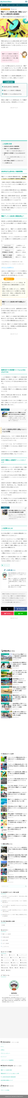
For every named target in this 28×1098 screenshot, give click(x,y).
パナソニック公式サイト (7, 267)
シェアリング (22, 955)
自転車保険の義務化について (7, 1080)
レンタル (23, 960)
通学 (17, 967)
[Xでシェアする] (7, 609)
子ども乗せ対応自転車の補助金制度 (8, 1077)
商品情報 (24, 962)
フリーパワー (15, 957)
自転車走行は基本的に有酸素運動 (11, 146)
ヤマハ (16, 960)
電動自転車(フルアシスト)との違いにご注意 (10, 1073)
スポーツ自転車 (5, 943)
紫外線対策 (23, 965)
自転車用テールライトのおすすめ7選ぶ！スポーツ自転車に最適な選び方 (14, 901)
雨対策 (9, 970)
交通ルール (15, 962)
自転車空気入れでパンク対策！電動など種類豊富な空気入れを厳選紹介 (14, 915)
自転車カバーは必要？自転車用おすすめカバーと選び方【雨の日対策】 (14, 910)
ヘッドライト (7, 960)
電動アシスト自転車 (5, 9)
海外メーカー (6, 965)
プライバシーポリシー (5, 1053)
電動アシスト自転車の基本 (6, 1070)
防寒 (4, 970)
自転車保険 (5, 967)
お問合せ (2, 1050)
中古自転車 (6, 962)
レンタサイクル (5, 946)
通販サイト (23, 967)
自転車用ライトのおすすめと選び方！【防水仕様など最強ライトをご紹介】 (14, 897)
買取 (12, 967)
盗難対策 (15, 965)
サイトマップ (3, 1056)
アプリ (5, 955)
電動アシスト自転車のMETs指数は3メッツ (15, 150)
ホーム (2, 1046)
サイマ (13, 955)
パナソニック (6, 565)
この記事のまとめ (8, 163)
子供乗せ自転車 (5, 937)
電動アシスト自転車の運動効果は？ (12, 148)
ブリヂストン (23, 957)
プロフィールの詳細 (5, 1090)
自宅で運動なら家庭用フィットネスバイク (13, 160)
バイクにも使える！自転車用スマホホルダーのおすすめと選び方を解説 (14, 906)
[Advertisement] (14, 123)
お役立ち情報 (5, 940)
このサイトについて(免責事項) (7, 1060)
